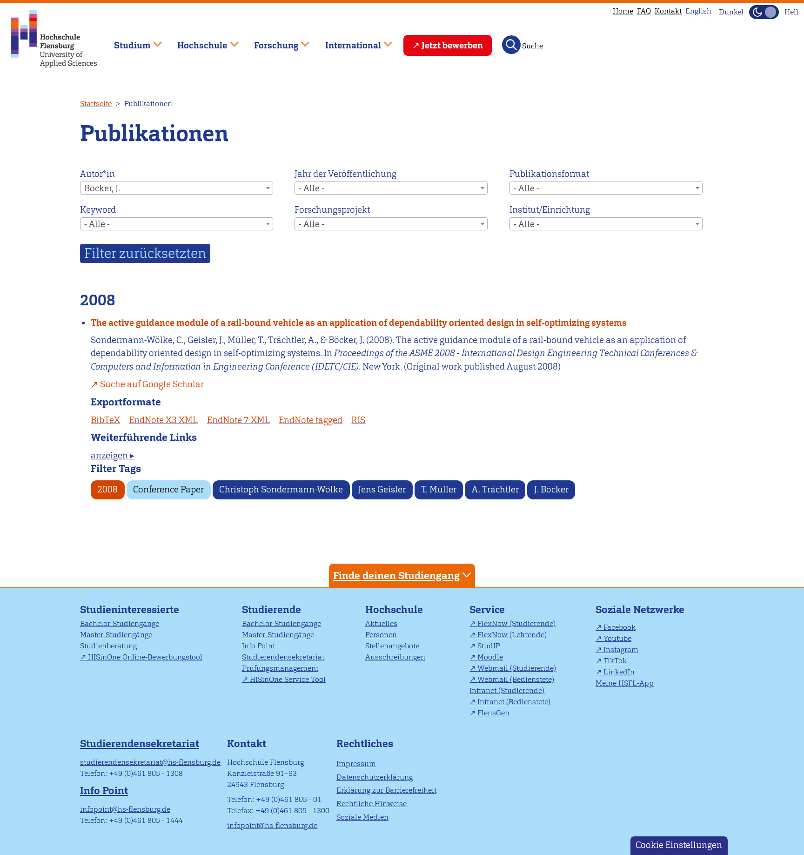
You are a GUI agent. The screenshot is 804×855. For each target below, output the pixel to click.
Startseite (96, 103)
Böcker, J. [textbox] (102, 188)
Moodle (490, 657)
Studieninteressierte (129, 609)
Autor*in (97, 174)
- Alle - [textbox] (311, 188)
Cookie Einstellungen (679, 845)
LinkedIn (619, 672)
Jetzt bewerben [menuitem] (452, 45)
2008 (107, 489)
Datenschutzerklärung (374, 777)
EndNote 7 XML (238, 420)
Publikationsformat (549, 174)
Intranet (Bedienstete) (513, 702)
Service (487, 609)
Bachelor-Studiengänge (119, 623)
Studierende (271, 609)
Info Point (258, 646)
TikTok (615, 661)
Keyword (98, 209)
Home (623, 11)
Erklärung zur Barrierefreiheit (386, 790)
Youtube (617, 638)
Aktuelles (381, 623)
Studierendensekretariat (283, 657)
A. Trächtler (495, 489)
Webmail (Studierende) (516, 668)
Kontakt (668, 11)
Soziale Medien (362, 817)
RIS (358, 420)
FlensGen (493, 713)
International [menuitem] (346, 41)
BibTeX (105, 420)
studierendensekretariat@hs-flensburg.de (150, 762)
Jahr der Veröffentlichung (345, 174)
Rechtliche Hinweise (371, 803)
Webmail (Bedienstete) (515, 679)
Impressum (356, 763)
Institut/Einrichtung (549, 209)
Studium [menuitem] (125, 41)
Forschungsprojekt (332, 209)
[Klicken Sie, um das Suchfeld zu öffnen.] (511, 44)
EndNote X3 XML (163, 420)
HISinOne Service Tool (288, 679)
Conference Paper (168, 489)
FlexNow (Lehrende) (512, 635)
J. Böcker (551, 489)
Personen (381, 635)
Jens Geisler (382, 489)
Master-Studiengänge (116, 635)
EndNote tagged (310, 420)
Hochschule (394, 609)
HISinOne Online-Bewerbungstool (145, 657)
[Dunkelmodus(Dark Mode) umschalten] (764, 12)
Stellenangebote (392, 646)
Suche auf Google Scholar (152, 384)
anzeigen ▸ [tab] (112, 455)
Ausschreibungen (395, 657)
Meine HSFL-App (625, 683)
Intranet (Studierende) (506, 690)
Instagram (620, 649)
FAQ (644, 11)
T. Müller (438, 489)
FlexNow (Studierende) (516, 623)
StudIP (488, 646)
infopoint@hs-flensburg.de (125, 809)
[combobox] (176, 188)
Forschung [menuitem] (269, 41)
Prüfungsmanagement (280, 668)
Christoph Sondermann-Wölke (281, 489)
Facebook (619, 627)
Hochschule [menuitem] (196, 41)
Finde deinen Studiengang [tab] (396, 575)
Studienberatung (108, 646)
